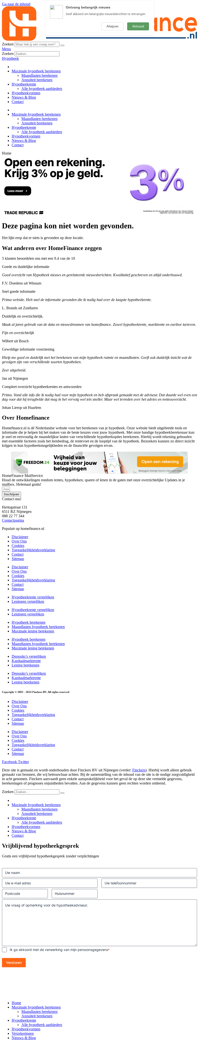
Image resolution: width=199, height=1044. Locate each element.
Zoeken (8, 44)
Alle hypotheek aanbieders (41, 88)
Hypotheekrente (24, 84)
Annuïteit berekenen (36, 80)
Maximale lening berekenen (33, 631)
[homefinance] (99, 39)
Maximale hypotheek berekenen (36, 71)
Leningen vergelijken (28, 601)
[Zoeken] (62, 45)
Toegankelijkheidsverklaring (33, 550)
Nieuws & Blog (24, 97)
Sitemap (18, 559)
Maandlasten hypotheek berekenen (38, 627)
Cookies (18, 546)
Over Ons (19, 541)
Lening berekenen (25, 665)
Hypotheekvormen (26, 93)
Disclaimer (20, 537)
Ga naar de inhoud (16, 4)
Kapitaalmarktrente (26, 661)
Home (16, 1003)
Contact (18, 102)
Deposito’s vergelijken (29, 656)
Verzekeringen (23, 1033)
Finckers (138, 770)
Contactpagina (13, 520)
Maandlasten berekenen (39, 75)
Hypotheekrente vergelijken (33, 597)
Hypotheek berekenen (28, 622)
